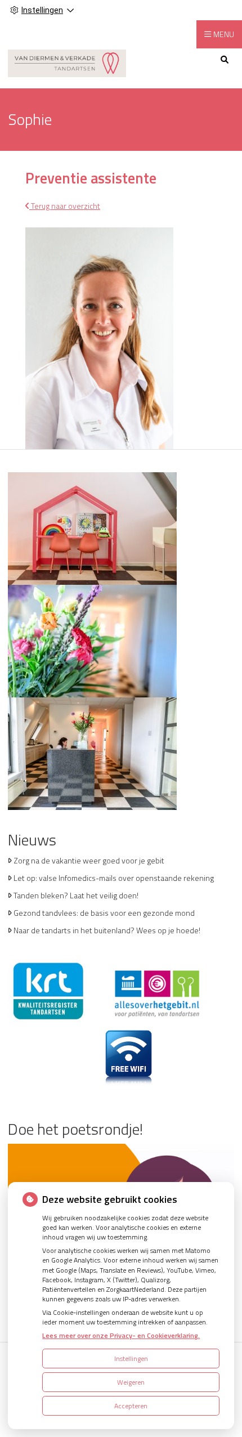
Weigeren (131, 1382)
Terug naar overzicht (64, 206)
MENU (223, 34)
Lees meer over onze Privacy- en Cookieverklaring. (121, 1335)
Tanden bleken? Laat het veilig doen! (76, 895)
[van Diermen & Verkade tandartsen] (67, 62)
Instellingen (131, 1358)
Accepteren (130, 1405)
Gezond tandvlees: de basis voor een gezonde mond (104, 913)
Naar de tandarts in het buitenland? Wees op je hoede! (107, 930)
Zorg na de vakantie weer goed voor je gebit (89, 860)
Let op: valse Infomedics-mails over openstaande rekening (114, 878)
